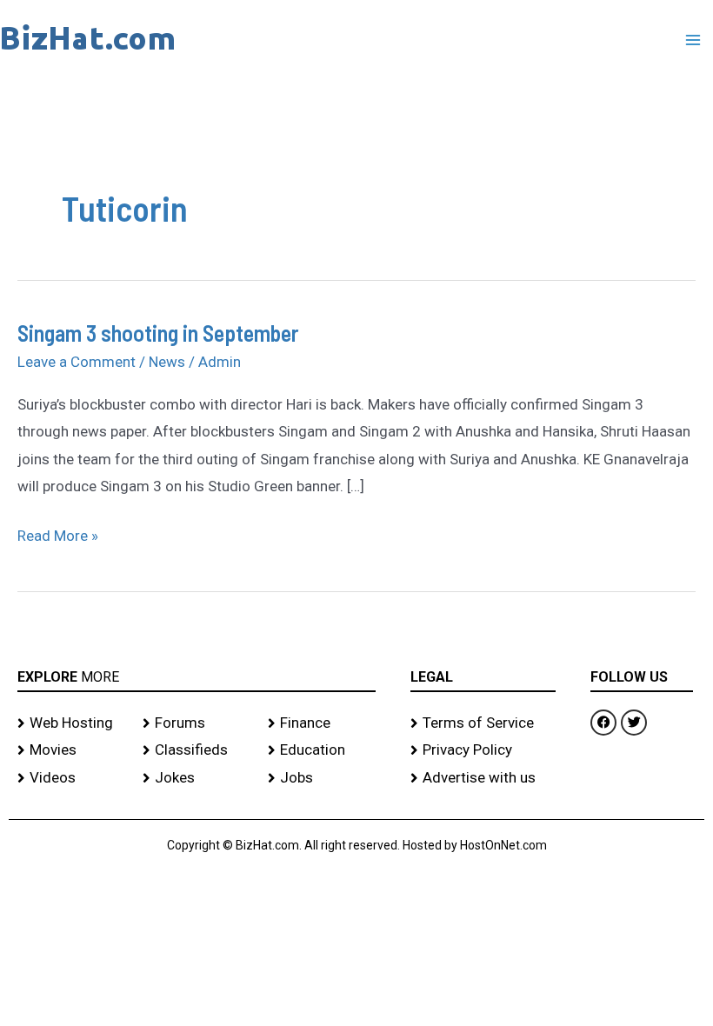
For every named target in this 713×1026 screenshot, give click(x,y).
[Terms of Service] (483, 723)
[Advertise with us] (483, 778)
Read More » (57, 533)
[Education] (322, 750)
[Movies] (71, 750)
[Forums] (196, 723)
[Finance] (322, 723)
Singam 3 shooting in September (158, 332)
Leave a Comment (76, 361)
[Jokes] (196, 778)
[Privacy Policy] (483, 750)
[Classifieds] (196, 750)
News (167, 361)
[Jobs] (322, 778)
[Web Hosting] (71, 723)
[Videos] (71, 778)
